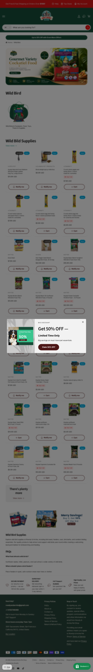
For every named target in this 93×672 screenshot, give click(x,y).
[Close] (83, 322)
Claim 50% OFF (48, 347)
